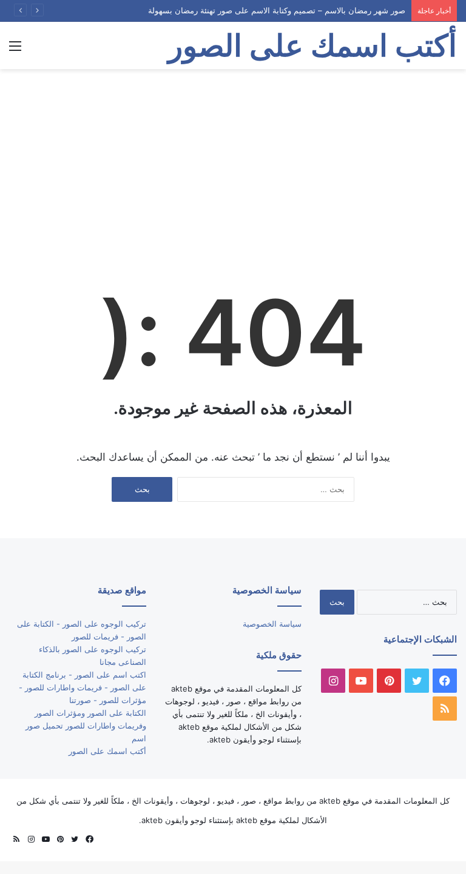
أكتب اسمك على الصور (107, 751)
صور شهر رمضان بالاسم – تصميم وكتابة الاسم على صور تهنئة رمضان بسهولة (276, 10)
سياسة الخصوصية (272, 624)
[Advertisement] (233, 166)
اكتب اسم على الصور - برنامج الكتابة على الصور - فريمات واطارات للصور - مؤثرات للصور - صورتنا (82, 687)
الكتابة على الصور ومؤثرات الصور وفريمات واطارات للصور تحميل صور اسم (85, 725)
